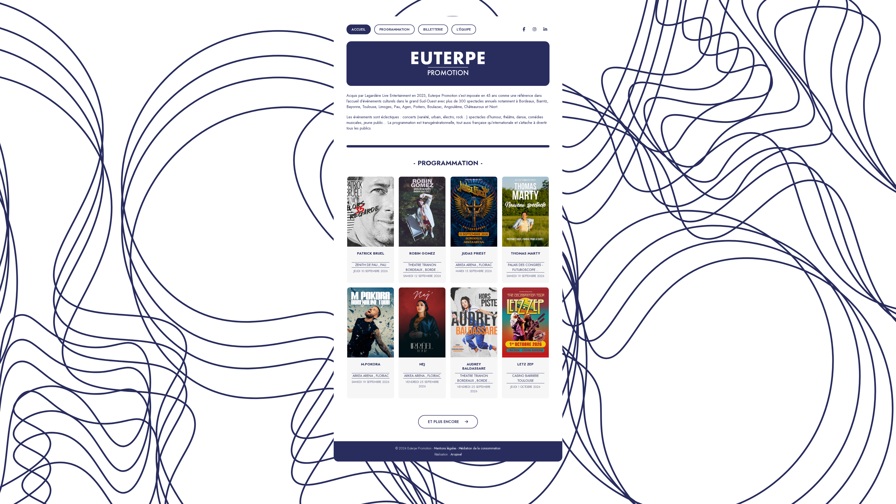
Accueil (359, 29)
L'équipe (464, 29)
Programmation (394, 29)
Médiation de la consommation (479, 448)
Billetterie (433, 29)
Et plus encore (444, 421)
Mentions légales (445, 448)
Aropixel (456, 454)
